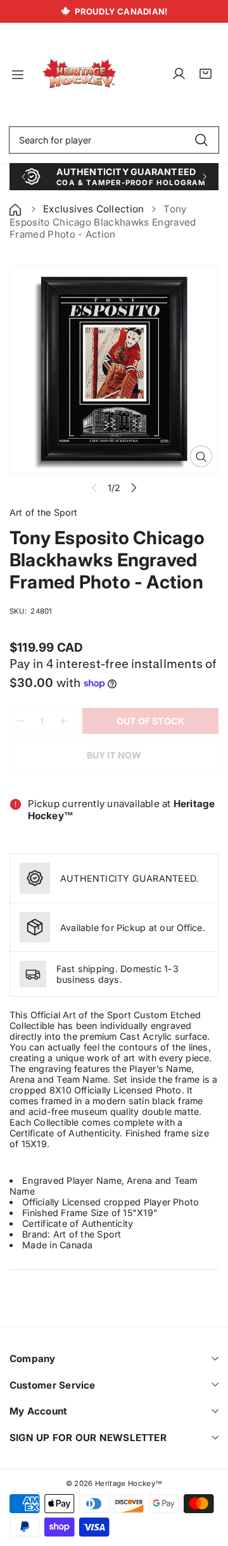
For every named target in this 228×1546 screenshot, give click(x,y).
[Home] (16, 209)
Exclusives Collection (93, 209)
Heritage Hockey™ (128, 1483)
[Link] (79, 74)
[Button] (23, 176)
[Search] (201, 140)
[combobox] (114, 140)
